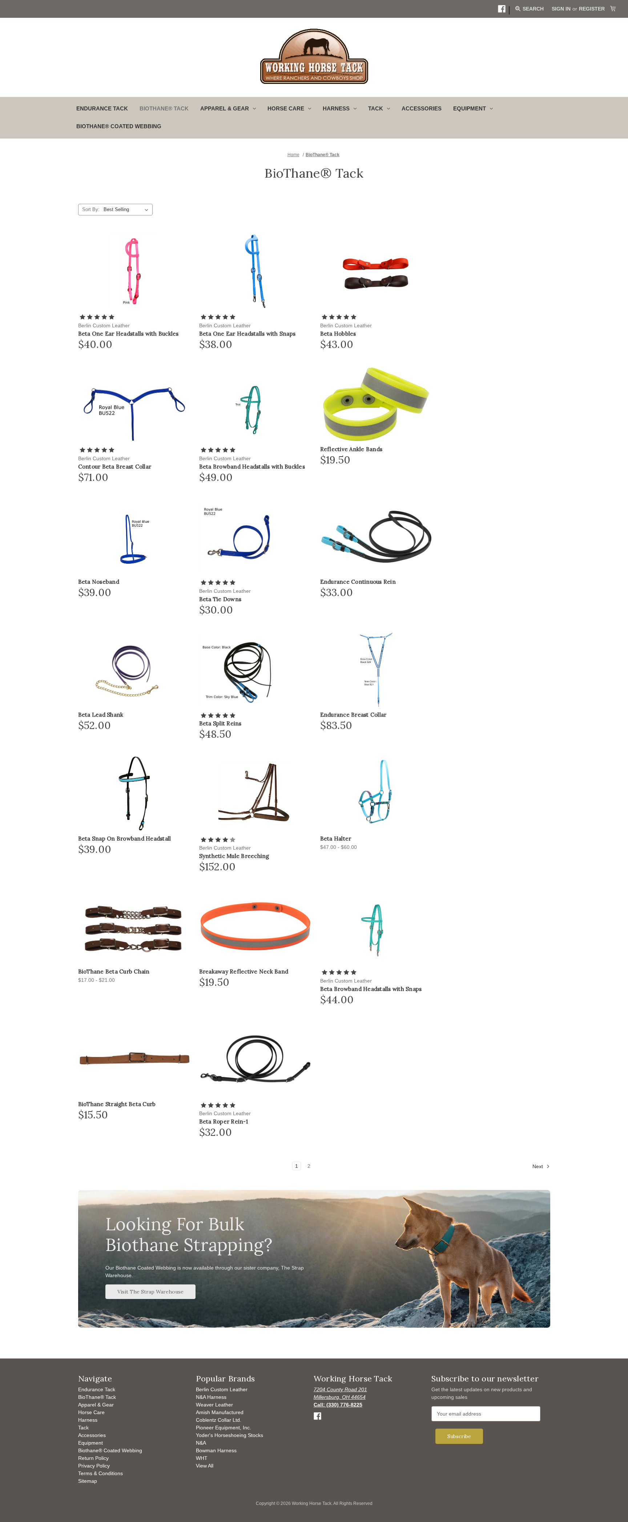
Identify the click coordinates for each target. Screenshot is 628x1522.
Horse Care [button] (285, 108)
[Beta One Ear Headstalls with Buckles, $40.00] (134, 271)
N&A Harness (211, 1397)
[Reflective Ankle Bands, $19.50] (376, 404)
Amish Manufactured (219, 1412)
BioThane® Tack (164, 108)
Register (592, 9)
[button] (502, 9)
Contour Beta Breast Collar (115, 467)
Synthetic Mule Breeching (234, 856)
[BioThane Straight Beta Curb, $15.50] (134, 1059)
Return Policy (93, 1458)
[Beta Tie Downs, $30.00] (255, 537)
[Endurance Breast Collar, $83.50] (376, 670)
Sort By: (91, 209)
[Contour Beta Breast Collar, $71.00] (134, 404)
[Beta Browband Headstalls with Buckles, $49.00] (255, 404)
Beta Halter (335, 838)
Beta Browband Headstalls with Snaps (371, 989)
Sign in (561, 9)
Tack (83, 1427)
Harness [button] (336, 108)
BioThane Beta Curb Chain (114, 971)
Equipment (90, 1443)
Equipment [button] (469, 108)
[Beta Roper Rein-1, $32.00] (255, 1059)
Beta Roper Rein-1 (223, 1121)
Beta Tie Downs (220, 599)
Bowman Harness (216, 1450)
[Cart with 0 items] (613, 9)
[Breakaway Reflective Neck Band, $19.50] (255, 926)
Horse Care (91, 1412)
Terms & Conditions (100, 1473)
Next (538, 1166)
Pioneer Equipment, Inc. (223, 1427)
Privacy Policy (94, 1466)
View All (204, 1466)
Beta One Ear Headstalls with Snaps (247, 334)
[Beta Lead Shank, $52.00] (134, 670)
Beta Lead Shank (101, 715)
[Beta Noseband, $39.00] (134, 537)
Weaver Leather (214, 1405)
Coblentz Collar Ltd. (218, 1420)
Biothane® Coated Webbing (118, 126)
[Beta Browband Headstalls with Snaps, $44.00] (376, 926)
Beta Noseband (98, 582)
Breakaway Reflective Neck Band (244, 971)
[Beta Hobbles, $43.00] (376, 271)
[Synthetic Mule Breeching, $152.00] (255, 793)
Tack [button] (375, 108)
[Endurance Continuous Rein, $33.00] (376, 537)
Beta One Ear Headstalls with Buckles (128, 334)
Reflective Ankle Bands (351, 449)
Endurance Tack (102, 108)
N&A (201, 1443)
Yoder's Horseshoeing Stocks (229, 1435)
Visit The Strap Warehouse (150, 1291)
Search (532, 9)
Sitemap (87, 1481)
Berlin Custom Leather (221, 1389)
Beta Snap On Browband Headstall (124, 838)
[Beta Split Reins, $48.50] (255, 670)
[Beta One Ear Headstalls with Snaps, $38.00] (255, 271)
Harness (87, 1420)
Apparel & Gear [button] (224, 108)
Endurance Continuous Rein (358, 582)
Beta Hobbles (338, 334)
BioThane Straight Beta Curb (117, 1104)
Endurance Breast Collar (353, 715)
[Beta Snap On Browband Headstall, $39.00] (134, 793)
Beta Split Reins (220, 723)
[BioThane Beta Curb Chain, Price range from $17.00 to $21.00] (134, 926)
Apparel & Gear (96, 1405)
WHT (202, 1458)
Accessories (422, 108)
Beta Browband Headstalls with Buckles (252, 467)
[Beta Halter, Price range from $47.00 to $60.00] (376, 793)
